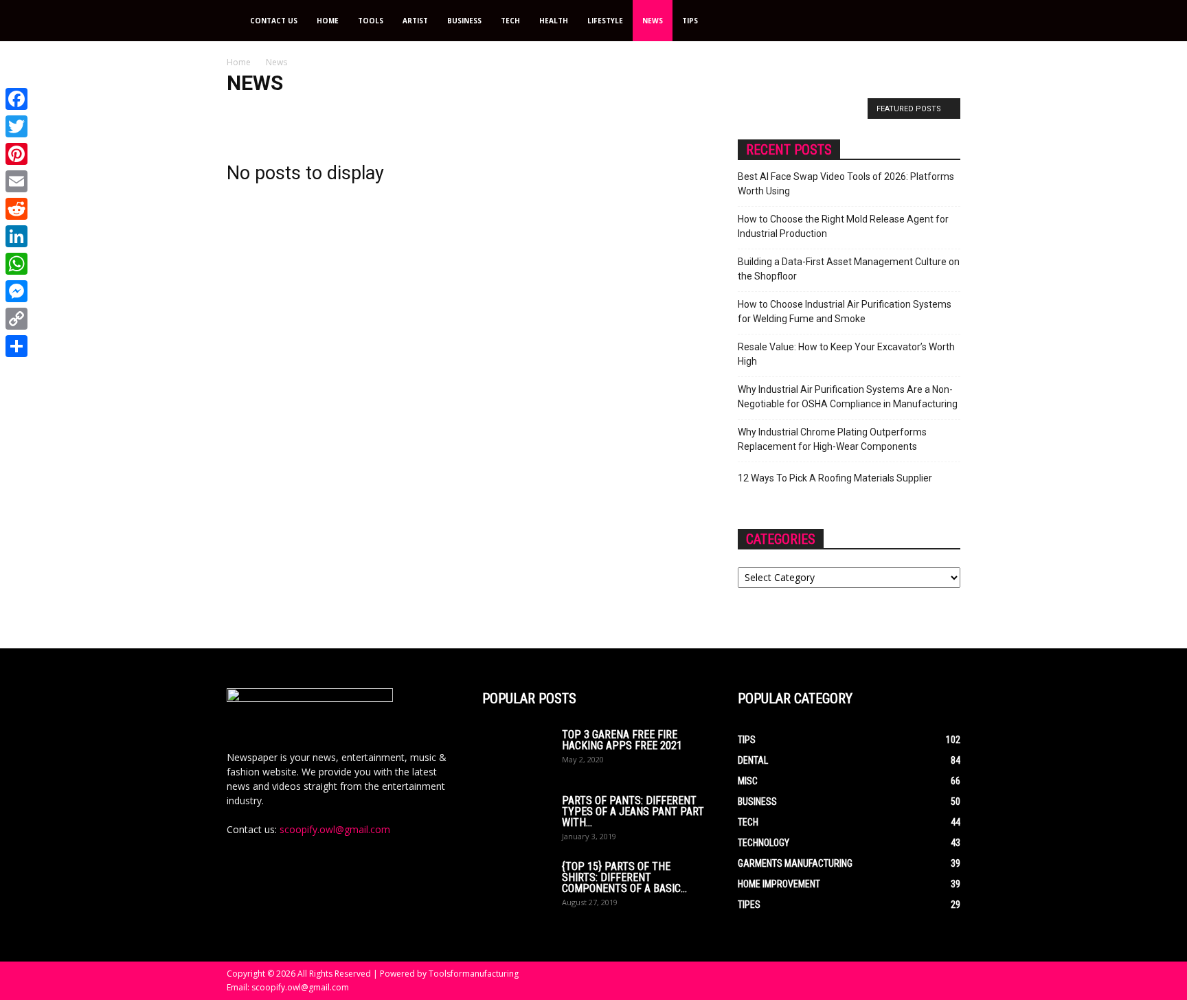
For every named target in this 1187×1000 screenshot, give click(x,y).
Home (328, 20)
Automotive (359, 111)
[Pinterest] (16, 154)
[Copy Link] (16, 318)
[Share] (16, 346)
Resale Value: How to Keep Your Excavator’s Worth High (846, 354)
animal (244, 111)
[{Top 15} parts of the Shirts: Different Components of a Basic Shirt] (516, 885)
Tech (510, 20)
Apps (280, 111)
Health (553, 20)
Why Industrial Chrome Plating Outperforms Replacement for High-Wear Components (832, 439)
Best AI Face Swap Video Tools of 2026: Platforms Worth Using (846, 183)
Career (453, 111)
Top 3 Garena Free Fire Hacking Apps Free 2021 (622, 740)
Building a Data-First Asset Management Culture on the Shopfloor (849, 269)
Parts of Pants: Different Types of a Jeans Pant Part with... (633, 811)
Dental (601, 111)
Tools (370, 20)
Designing (646, 111)
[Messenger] (16, 291)
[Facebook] (16, 99)
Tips (690, 20)
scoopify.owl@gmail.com (335, 829)
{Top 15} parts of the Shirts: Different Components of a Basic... (624, 877)
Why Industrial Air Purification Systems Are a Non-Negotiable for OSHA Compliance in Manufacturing (848, 396)
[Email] (16, 181)
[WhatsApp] (16, 263)
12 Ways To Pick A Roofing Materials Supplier (835, 478)
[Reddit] (16, 209)
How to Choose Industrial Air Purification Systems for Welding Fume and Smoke (844, 311)
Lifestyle (605, 20)
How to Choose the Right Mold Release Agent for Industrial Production (843, 226)
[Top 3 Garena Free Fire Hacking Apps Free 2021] (516, 753)
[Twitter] (16, 126)
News (652, 20)
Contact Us (273, 20)
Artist (415, 20)
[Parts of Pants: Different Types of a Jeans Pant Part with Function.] (516, 819)
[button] (943, 21)
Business (464, 20)
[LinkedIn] (16, 236)
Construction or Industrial (528, 111)
